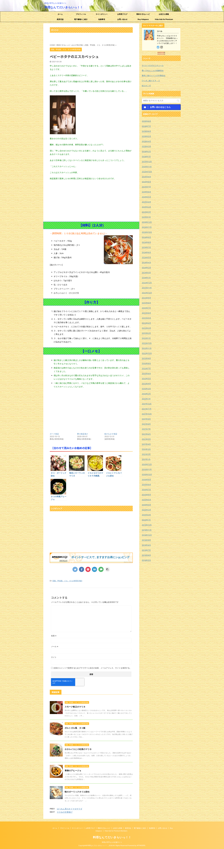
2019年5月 (146, 560)
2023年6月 (146, 313)
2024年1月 (146, 278)
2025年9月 (146, 177)
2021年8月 (146, 424)
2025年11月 (147, 167)
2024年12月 (147, 222)
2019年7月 (146, 550)
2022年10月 (147, 353)
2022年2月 (146, 394)
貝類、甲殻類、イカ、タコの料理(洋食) (67, 581)
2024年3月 (146, 267)
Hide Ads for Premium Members (164, 20)
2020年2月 (146, 515)
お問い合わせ (122, 19)
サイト (54, 657)
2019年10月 (147, 535)
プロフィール (81, 14)
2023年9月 (146, 298)
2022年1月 (146, 399)
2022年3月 (146, 389)
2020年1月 (146, 520)
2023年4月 (146, 323)
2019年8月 (146, 545)
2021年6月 (146, 434)
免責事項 (101, 19)
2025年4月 (146, 202)
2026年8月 (146, 121)
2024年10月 (147, 232)
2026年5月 (146, 136)
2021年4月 (146, 444)
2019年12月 (147, 525)
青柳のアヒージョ (73, 770)
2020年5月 (146, 500)
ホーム (60, 14)
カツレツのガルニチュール (153, 65)
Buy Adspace (143, 19)
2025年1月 (146, 217)
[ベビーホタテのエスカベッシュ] (94, 569)
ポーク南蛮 (54, 434)
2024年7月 (146, 247)
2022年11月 (147, 348)
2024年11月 (147, 227)
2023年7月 (146, 308)
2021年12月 (147, 404)
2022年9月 (146, 358)
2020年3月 (146, 510)
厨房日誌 (60, 19)
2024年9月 (146, 237)
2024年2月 (146, 272)
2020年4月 (146, 505)
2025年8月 (146, 182)
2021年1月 (146, 459)
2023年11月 (147, 288)
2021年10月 (147, 414)
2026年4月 (146, 141)
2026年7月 (146, 126)
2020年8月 (146, 484)
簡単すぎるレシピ (143, 14)
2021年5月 (146, 439)
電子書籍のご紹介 (81, 19)
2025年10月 (147, 172)
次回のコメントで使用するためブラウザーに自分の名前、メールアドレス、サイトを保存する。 (92, 668)
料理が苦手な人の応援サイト (112, 842)
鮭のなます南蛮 (110, 434)
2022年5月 (146, 378)
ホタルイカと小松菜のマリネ (78, 749)
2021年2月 (146, 454)
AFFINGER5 (141, 845)
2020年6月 (146, 495)
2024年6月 (146, 252)
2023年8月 (146, 303)
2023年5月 (146, 318)
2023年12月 (147, 283)
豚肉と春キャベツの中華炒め (153, 75)
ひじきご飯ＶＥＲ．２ (151, 80)
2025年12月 (147, 161)
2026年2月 (146, 151)
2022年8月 (146, 363)
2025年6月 (146, 192)
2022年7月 (146, 368)
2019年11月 (147, 530)
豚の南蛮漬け (82, 434)
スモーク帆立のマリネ (75, 706)
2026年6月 (146, 131)
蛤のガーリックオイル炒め (77, 791)
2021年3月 (146, 449)
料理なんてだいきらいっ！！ (64, 7)
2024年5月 (146, 257)
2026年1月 (146, 156)
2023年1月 (146, 338)
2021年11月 (146, 409)
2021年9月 (146, 419)
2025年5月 (146, 197)
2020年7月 (146, 489)
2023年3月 (146, 328)
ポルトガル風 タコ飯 (75, 728)
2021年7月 (146, 429)
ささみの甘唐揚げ (64, 812)
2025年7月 (146, 187)
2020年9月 (146, 479)
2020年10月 (147, 474)
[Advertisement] (91, 201)
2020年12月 (147, 464)
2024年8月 (146, 242)
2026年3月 (146, 146)
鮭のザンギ (146, 85)
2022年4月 (146, 384)
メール (54, 646)
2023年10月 (147, 293)
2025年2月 (146, 212)
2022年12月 (147, 343)
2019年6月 (146, 555)
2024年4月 (146, 262)
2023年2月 (146, 333)
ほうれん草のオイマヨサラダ (69, 809)
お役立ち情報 (164, 14)
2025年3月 (146, 207)
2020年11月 (147, 469)
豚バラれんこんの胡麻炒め (153, 70)
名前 (53, 636)
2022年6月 (146, 373)
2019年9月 (146, 540)
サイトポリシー (102, 14)
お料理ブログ (122, 14)
